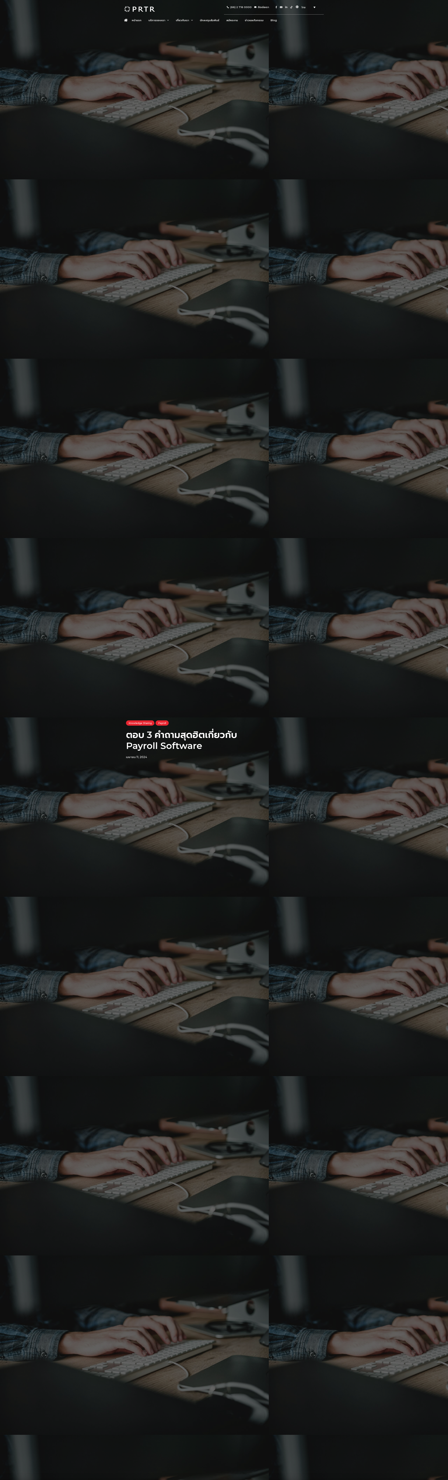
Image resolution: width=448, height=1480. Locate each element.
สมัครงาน (232, 20)
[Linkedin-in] (286, 7)
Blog (274, 20)
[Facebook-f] (276, 7)
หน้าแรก (136, 20)
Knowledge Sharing (140, 723)
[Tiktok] (291, 7)
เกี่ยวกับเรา (182, 20)
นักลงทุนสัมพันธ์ (209, 20)
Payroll (162, 723)
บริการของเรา (156, 20)
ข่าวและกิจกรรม (254, 20)
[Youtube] (281, 7)
